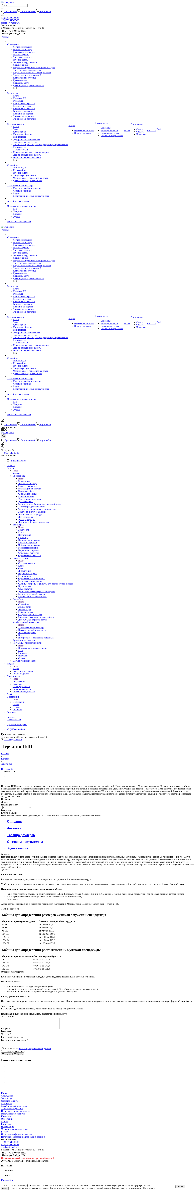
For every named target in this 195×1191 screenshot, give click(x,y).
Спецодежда (24, 481)
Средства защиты (26, 563)
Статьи (4, 1121)
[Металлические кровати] (37, 219)
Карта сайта (7, 1180)
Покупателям (19, 681)
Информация (7, 1126)
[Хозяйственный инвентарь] (37, 183)
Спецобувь (23, 604)
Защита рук (23, 530)
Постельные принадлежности (32, 648)
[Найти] (2, 8)
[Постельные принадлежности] (37, 203)
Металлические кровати (13, 1113)
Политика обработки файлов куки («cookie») (23, 1137)
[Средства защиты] (37, 121)
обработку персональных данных (35, 1048)
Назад (15, 470)
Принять (180, 1187)
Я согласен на (28, 1048)
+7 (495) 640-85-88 (10, 17)
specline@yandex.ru (10, 23)
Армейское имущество (12, 1108)
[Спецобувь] (37, 162)
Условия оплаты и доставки (14, 1129)
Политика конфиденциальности (16, 1134)
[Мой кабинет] (2, 15)
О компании (19, 702)
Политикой (148, 1188)
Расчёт (4, 1131)
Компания (6, 1116)
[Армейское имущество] (37, 198)
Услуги (16, 668)
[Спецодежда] (37, 42)
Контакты (6, 1124)
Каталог (16, 473)
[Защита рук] (37, 90)
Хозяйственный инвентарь (31, 627)
